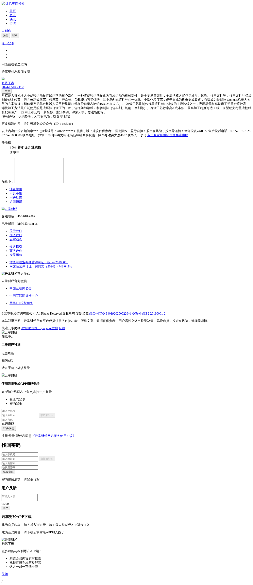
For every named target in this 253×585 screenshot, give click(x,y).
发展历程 (15, 255)
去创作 (6, 30)
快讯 (12, 19)
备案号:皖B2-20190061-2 (148, 313)
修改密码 (8, 471)
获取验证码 (47, 415)
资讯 (12, 15)
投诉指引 (15, 246)
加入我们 (15, 235)
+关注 (6, 91)
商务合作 (15, 250)
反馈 (62, 328)
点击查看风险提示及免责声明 (167, 135)
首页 (12, 11)
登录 (14, 35)
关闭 (5, 574)
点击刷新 (8, 353)
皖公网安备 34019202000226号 (110, 313)
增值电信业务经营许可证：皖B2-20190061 (38, 262)
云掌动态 (15, 239)
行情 (12, 23)
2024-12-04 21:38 (13, 87)
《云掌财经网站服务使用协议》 (54, 436)
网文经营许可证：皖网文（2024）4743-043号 (40, 266)
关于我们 (15, 231)
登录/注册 (8, 428)
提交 (5, 507)
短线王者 (8, 83)
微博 (55, 328)
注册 (5, 35)
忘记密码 (8, 423)
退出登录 (8, 43)
